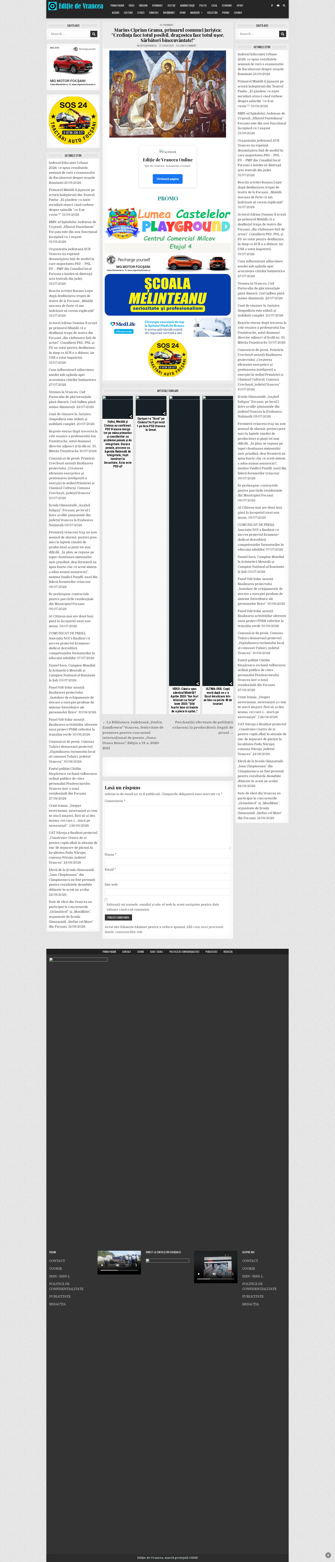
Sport (240, 5)
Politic (203, 5)
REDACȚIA (228, 952)
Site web (111, 884)
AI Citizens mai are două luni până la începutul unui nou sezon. (71, 621)
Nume (111, 854)
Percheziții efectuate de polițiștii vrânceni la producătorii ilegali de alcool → (202, 727)
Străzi (140, 13)
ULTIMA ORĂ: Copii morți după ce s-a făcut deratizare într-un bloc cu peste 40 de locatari (218, 696)
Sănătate (154, 13)
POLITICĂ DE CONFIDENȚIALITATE (184, 952)
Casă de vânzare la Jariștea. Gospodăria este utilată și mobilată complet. (70, 419)
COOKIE (140, 952)
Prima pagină (117, 5)
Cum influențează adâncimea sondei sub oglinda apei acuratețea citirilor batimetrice (72, 375)
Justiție (171, 5)
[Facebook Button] (272, 5)
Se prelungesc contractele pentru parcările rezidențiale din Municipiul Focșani (71, 599)
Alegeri (115, 13)
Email (110, 869)
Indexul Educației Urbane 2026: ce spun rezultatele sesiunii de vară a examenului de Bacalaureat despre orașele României (72, 172)
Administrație (187, 5)
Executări (212, 13)
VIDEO (131, 5)
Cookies (238, 13)
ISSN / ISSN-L (156, 952)
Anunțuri (195, 13)
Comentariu (115, 801)
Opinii (183, 13)
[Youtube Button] (278, 5)
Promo (225, 13)
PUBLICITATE (211, 952)
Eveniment (157, 5)
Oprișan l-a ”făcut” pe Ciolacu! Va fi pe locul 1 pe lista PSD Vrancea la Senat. (151, 424)
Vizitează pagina (168, 178)
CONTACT (126, 952)
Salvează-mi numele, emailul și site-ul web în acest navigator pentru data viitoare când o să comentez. (163, 907)
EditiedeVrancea (148, 45)
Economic (227, 5)
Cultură (128, 13)
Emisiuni (143, 5)
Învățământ (169, 13)
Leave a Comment (188, 45)
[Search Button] (284, 5)
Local (214, 5)
